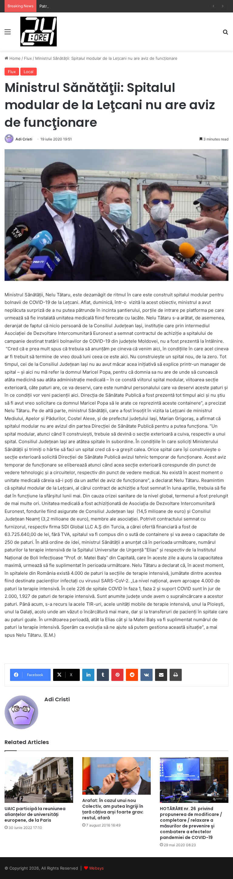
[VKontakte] (146, 675)
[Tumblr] (103, 675)
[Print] (176, 675)
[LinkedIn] (88, 675)
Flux (28, 58)
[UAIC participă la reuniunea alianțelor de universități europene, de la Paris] (39, 780)
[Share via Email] (161, 675)
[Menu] (8, 34)
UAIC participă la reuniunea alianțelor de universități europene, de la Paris (35, 814)
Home (14, 58)
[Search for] (225, 34)
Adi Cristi (23, 139)
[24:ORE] (38, 31)
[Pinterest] (117, 675)
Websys (96, 868)
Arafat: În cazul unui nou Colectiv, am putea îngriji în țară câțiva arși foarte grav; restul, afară (113, 809)
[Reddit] (132, 675)
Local (28, 71)
